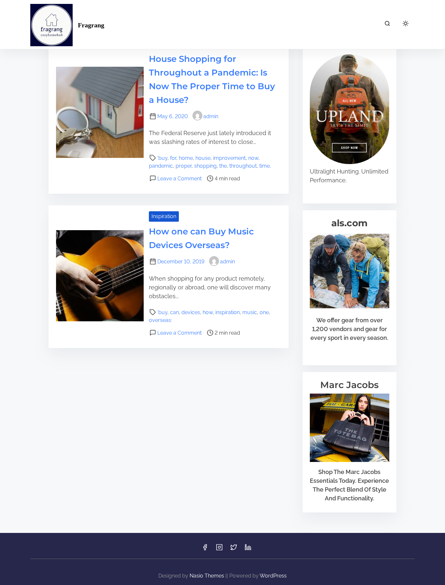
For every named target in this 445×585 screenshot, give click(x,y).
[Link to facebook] (205, 549)
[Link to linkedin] (248, 549)
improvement (229, 158)
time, (265, 166)
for (173, 158)
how (208, 312)
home (186, 158)
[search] (387, 25)
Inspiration (163, 216)
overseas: (160, 320)
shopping (205, 166)
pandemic (161, 166)
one (264, 312)
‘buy (162, 158)
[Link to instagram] (219, 549)
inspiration (227, 312)
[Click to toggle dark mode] (405, 24)
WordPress (273, 576)
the (223, 166)
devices (190, 312)
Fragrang (91, 25)
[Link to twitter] (233, 549)
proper (184, 166)
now (253, 158)
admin (210, 116)
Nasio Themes (207, 576)
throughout (243, 166)
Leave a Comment (179, 178)
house (202, 158)
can (174, 312)
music (249, 312)
